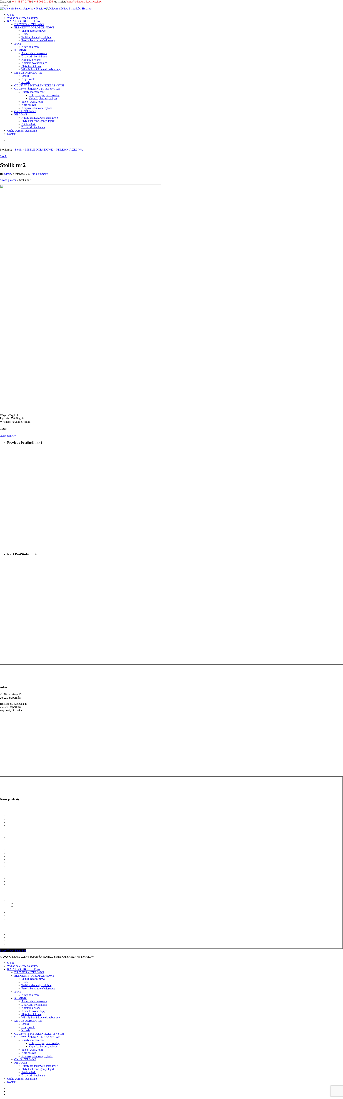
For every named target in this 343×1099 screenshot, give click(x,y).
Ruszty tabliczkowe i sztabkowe (25, 934)
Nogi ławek (14, 881)
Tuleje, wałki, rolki (18, 912)
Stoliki (3, 156)
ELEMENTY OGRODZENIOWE (34, 975)
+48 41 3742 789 (22, 1)
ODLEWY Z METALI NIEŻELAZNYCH (39, 1033)
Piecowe (5, 928)
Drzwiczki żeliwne (11, 763)
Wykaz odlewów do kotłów (22, 965)
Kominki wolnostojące (20, 859)
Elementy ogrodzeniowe (14, 809)
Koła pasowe (14, 915)
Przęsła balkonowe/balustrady (24, 825)
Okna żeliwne (8, 924)
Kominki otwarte (16, 856)
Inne (2, 831)
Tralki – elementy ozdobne (22, 822)
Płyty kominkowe (17, 862)
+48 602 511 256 (43, 1)
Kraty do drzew (16, 837)
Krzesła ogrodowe (17, 884)
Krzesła (25, 1030)
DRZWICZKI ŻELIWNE (29, 972)
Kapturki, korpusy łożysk (28, 906)
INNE (17, 991)
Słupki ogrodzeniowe (19, 815)
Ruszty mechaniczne (19, 899)
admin (7, 173)
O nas (10, 962)
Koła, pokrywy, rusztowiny (29, 903)
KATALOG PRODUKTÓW (23, 969)
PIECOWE (20, 1062)
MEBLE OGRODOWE (28, 1020)
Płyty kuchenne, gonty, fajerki (24, 937)
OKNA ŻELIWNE (25, 1059)
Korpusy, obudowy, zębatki (22, 918)
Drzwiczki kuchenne (19, 943)
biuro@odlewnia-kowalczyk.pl (83, 1)
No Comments (40, 173)
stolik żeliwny (8, 435)
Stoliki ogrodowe (17, 878)
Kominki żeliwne (10, 770)
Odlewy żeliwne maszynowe (16, 893)
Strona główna (8, 179)
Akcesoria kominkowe (20, 849)
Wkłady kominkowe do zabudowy (26, 865)
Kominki (5, 843)
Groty (10, 818)
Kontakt (11, 1081)
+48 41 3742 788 (9, 727)
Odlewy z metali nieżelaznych (17, 890)
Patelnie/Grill (14, 940)
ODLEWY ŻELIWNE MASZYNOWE (37, 1036)
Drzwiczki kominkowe (20, 852)
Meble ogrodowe (9, 871)
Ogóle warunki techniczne (22, 1078)
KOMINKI (20, 998)
